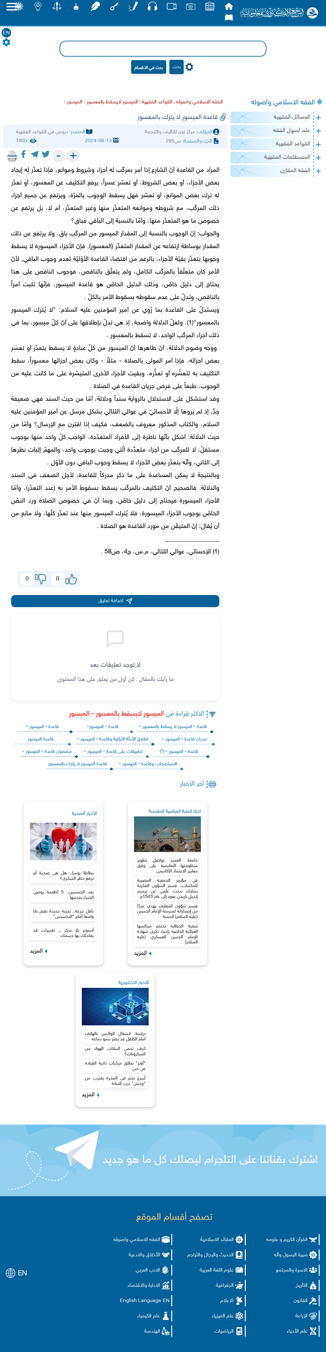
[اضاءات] (38, 8)
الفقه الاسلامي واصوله (283, 103)
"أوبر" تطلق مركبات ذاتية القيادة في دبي (115, 1066)
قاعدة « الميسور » (42, 727)
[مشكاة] (76, 8)
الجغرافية (225, 1286)
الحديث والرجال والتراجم (210, 1255)
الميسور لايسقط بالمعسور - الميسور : (101, 102)
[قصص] (229, 19)
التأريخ (302, 1286)
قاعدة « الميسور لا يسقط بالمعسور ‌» (173, 727)
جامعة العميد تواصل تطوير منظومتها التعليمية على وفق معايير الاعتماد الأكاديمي (167, 866)
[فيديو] (171, 8)
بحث (177, 67)
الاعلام (227, 1301)
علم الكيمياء (148, 1316)
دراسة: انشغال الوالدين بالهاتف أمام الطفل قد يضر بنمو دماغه (115, 1036)
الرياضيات (224, 1331)
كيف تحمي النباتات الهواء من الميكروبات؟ (115, 1051)
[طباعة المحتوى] (12, 156)
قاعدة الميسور (40, 739)
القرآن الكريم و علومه (287, 1240)
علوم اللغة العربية (217, 1270)
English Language (140, 1301)
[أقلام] (133, 8)
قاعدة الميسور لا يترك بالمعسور (77, 764)
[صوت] (152, 8)
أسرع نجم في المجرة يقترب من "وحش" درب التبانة (115, 1081)
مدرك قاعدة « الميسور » (184, 739)
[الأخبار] (210, 8)
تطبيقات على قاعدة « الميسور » (113, 751)
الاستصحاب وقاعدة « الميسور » (148, 764)
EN (6, 33)
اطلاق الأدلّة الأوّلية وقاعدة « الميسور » (112, 739)
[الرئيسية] (229, 8)
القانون (301, 1301)
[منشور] (57, 8)
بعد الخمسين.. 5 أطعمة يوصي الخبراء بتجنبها (63, 895)
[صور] (190, 8)
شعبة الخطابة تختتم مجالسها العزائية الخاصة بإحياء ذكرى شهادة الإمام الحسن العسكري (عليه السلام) (167, 934)
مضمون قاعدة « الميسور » (47, 751)
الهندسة (152, 1331)
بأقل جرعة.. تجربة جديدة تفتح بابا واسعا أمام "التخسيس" (63, 914)
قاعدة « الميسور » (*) (179, 751)
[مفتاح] (114, 8)
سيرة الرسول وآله (291, 1255)
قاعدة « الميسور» (102, 727)
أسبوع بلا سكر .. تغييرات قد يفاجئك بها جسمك (63, 933)
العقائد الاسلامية (217, 1240)
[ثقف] (19, 8)
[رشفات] (95, 8)
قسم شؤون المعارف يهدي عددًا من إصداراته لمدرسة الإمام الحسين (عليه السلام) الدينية (167, 912)
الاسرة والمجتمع (292, 1270)
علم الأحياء (297, 1331)
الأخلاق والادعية (144, 1255)
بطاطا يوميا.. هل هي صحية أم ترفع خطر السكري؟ (63, 875)
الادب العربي (148, 1270)
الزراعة (301, 1316)
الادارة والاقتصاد (143, 1286)
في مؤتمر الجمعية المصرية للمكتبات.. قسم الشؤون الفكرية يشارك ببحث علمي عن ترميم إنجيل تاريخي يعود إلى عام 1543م (167, 888)
